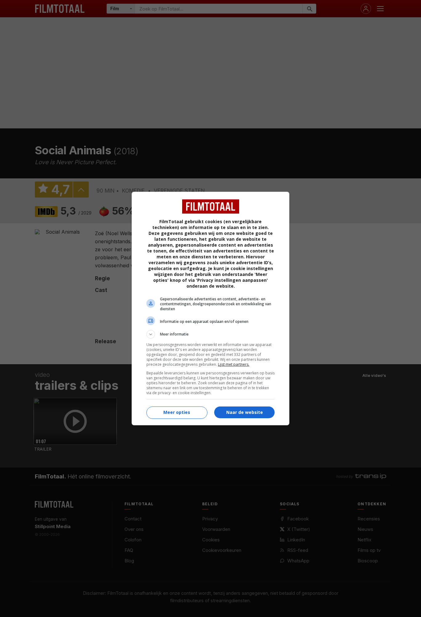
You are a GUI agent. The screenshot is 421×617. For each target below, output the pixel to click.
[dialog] (210, 308)
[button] (210, 334)
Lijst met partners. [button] (233, 364)
